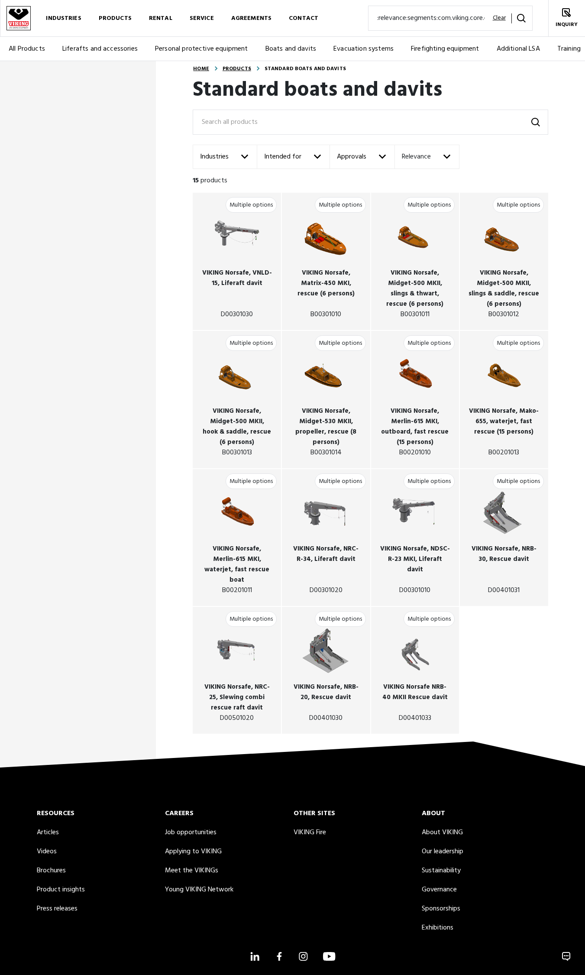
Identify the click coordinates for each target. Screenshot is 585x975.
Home (201, 69)
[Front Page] (18, 18)
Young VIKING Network (199, 889)
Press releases (57, 908)
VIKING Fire (310, 832)
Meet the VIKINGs (191, 870)
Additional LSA (518, 49)
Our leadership (442, 851)
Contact (303, 18)
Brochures (51, 870)
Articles (48, 832)
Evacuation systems (363, 49)
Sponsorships (441, 908)
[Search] (521, 18)
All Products (27, 49)
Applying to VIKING (193, 851)
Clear (499, 18)
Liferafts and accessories (100, 49)
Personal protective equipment (201, 49)
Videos (47, 851)
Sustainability (441, 870)
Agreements (251, 18)
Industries (63, 18)
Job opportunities (191, 832)
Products (115, 18)
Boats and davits (291, 49)
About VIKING (442, 832)
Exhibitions (437, 927)
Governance (439, 889)
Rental (160, 18)
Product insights (61, 889)
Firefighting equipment (445, 49)
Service (202, 18)
